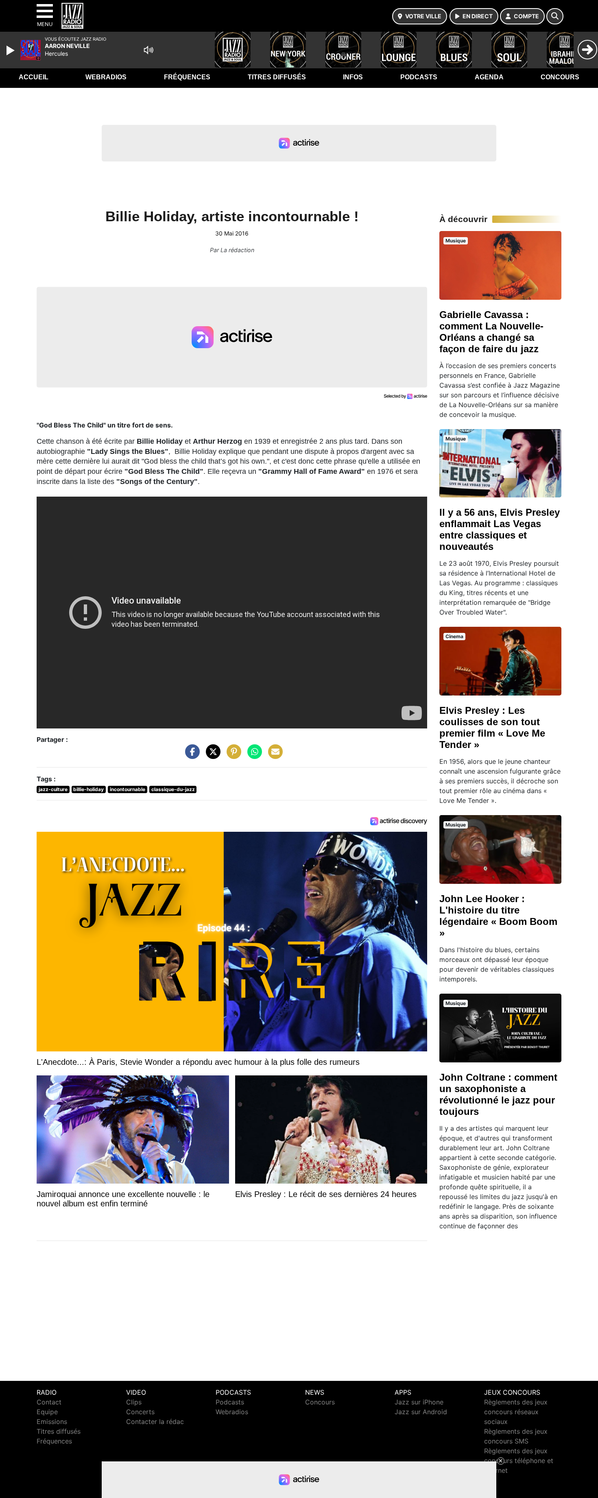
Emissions (52, 1421)
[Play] (11, 50)
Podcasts (418, 77)
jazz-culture (53, 789)
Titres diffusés (277, 77)
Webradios (106, 77)
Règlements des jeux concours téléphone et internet (518, 1460)
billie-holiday (88, 789)
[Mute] (148, 50)
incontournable (127, 789)
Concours (560, 77)
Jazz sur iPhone (419, 1402)
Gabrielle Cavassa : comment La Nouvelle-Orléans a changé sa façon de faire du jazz (491, 331)
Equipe (47, 1412)
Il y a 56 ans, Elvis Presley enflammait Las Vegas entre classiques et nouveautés (499, 529)
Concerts (140, 1412)
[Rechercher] (554, 16)
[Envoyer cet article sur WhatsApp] (252, 756)
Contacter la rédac (155, 1421)
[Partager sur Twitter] (211, 756)
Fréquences (187, 77)
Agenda (489, 77)
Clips (134, 1402)
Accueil (33, 77)
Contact (49, 1402)
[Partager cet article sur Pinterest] (232, 756)
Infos (353, 77)
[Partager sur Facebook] (190, 756)
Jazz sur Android (421, 1412)
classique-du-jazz (173, 789)
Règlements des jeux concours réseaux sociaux (516, 1412)
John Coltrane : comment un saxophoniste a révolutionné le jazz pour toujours (498, 1094)
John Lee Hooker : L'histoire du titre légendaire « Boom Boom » (498, 915)
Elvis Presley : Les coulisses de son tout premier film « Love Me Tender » (492, 727)
